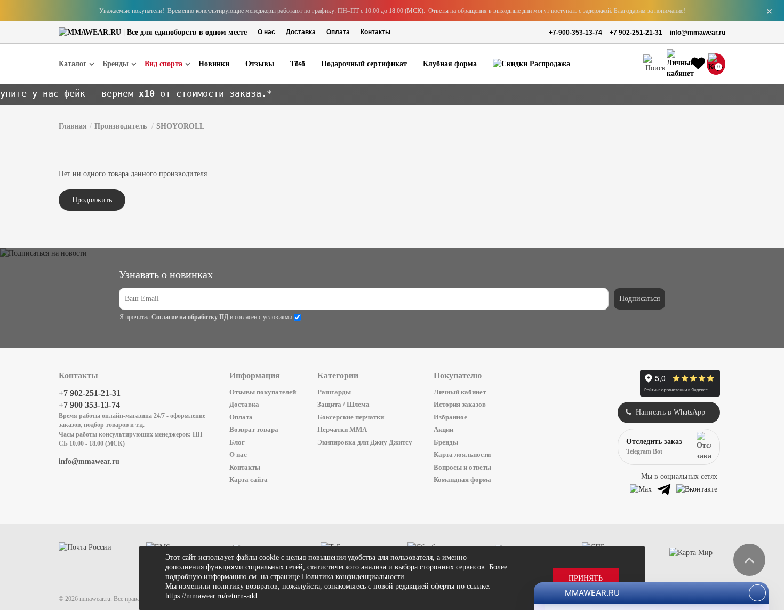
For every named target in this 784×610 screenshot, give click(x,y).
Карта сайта (248, 480)
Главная (73, 126)
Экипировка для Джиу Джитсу (364, 442)
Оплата (338, 32)
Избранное (450, 417)
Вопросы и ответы (462, 467)
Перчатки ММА (342, 429)
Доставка (301, 32)
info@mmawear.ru (697, 32)
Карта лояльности (462, 454)
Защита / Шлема (343, 404)
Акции (443, 429)
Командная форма (462, 480)
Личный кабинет (460, 392)
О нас (266, 32)
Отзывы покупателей (262, 392)
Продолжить (92, 200)
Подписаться (639, 299)
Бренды (446, 442)
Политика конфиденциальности (353, 577)
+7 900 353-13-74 (89, 404)
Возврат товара (253, 429)
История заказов (460, 404)
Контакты (375, 32)
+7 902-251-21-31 (636, 32)
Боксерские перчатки (350, 417)
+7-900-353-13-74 (575, 32)
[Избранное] (698, 64)
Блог (237, 442)
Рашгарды (334, 392)
